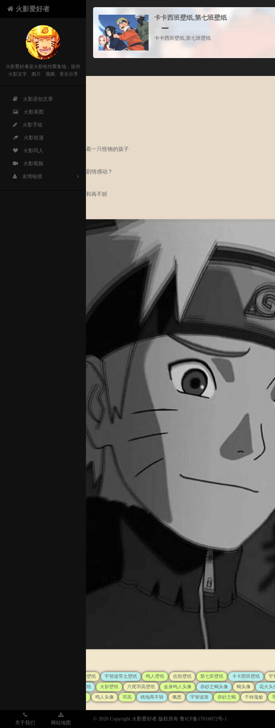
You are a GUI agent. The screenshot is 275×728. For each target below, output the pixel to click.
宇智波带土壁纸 (121, 676)
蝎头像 (244, 686)
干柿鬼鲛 (254, 697)
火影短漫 (34, 137)
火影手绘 (33, 125)
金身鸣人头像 (178, 686)
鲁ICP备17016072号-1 (203, 719)
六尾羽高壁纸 (141, 686)
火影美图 (34, 112)
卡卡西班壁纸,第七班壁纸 (190, 17)
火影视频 (33, 163)
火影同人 (33, 150)
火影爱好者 (33, 9)
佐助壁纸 (182, 676)
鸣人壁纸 (155, 676)
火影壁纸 (109, 686)
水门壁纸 (86, 676)
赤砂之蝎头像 (214, 686)
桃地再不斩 (152, 697)
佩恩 (177, 697)
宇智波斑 (199, 697)
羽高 (127, 697)
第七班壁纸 (211, 676)
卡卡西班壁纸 (246, 676)
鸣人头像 (104, 697)
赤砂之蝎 (226, 697)
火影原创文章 (38, 99)
